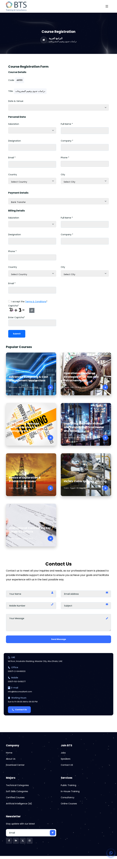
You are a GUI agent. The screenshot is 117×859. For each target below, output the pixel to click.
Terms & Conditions (35, 301)
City (63, 174)
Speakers (65, 758)
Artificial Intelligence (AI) (19, 803)
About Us (10, 758)
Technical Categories (17, 785)
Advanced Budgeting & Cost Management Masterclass (28, 378)
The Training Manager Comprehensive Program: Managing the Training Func (28, 427)
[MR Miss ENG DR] (32, 130)
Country (12, 174)
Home (9, 752)
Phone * (65, 157)
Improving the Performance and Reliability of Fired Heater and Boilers (84, 427)
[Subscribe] (52, 832)
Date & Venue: (16, 101)
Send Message (58, 639)
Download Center (15, 764)
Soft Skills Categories (17, 791)
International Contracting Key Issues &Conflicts (30, 529)
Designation (14, 140)
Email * (12, 157)
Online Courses (69, 803)
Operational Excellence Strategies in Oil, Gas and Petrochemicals (81, 376)
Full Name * (67, 124)
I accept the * (29, 301)
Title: (10, 91)
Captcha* (13, 305)
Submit (17, 333)
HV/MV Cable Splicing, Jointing (85, 481)
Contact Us (21, 709)
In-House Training (70, 791)
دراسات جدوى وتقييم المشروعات (63, 41)
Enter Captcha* (16, 317)
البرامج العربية (55, 38)
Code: (11, 80)
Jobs (63, 752)
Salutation (13, 124)
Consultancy (67, 797)
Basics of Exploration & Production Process (25, 479)
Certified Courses (15, 797)
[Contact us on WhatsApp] (111, 853)
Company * (67, 140)
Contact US (67, 764)
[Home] (43, 39)
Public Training (68, 785)
